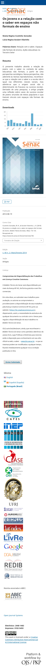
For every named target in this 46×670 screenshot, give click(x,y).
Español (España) (16, 382)
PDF (8, 202)
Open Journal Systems (13, 615)
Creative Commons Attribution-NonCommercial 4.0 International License (21, 639)
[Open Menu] (2, 2)
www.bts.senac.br (27, 341)
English (10, 377)
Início (5, 8)
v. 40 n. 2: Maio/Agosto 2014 (13, 11)
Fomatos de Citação (11, 240)
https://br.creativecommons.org (22, 310)
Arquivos (13, 8)
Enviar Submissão (13, 362)
